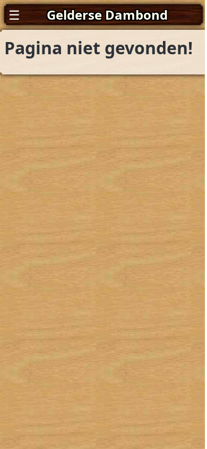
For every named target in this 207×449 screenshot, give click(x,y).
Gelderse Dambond (107, 14)
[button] (103, 14)
